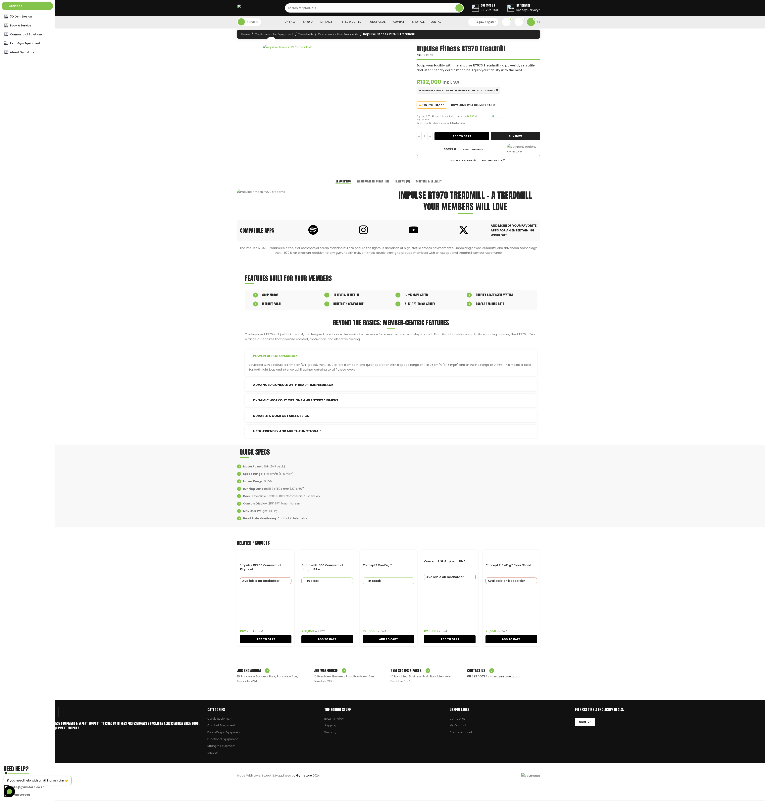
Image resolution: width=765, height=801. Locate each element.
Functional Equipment (222, 739)
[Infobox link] (485, 8)
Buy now (515, 136)
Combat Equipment (221, 725)
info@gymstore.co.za (504, 676)
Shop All (212, 753)
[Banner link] (311, 191)
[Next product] (534, 35)
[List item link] (28, 787)
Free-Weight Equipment (224, 732)
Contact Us (457, 719)
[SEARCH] (459, 8)
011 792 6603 (476, 676)
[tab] (343, 181)
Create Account (461, 732)
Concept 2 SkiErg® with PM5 (444, 561)
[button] (265, 639)
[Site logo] (257, 8)
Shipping (330, 725)
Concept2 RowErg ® (377, 565)
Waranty (330, 732)
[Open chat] (9, 791)
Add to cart (461, 136)
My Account (458, 725)
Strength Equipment (221, 746)
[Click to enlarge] (271, 42)
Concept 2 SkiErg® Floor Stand (508, 565)
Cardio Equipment (219, 719)
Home (245, 34)
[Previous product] (526, 35)
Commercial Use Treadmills (338, 34)
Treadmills (305, 34)
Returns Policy (334, 719)
